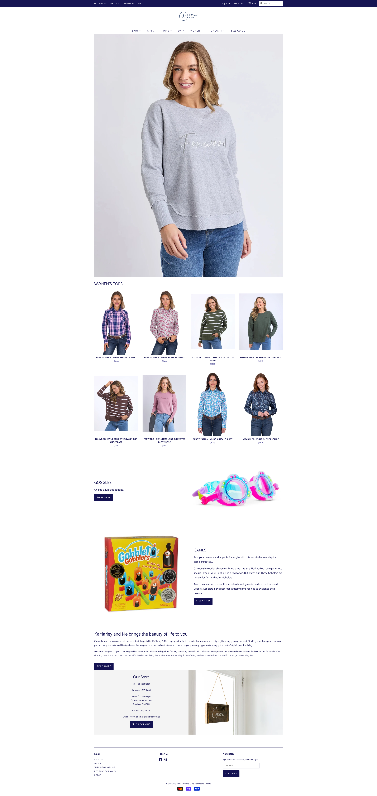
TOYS (166, 31)
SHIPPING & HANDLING (104, 767)
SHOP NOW (104, 498)
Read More (104, 666)
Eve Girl (191, 652)
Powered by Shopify (203, 783)
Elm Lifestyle (170, 652)
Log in (224, 3)
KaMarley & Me (188, 783)
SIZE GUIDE (238, 31)
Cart (254, 3)
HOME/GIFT (216, 31)
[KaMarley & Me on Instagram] (165, 760)
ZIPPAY (97, 775)
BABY (135, 31)
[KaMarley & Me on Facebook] (160, 760)
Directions (143, 724)
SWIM (181, 31)
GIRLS (151, 31)
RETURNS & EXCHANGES (105, 771)
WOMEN (195, 31)
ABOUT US (98, 759)
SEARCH (97, 763)
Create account (238, 3)
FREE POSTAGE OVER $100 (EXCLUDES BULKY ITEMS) (117, 3)
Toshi (202, 652)
